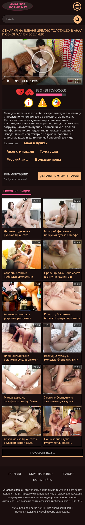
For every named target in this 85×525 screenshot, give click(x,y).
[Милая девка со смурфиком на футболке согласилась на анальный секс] (21, 379)
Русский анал (18, 159)
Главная (14, 473)
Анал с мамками (20, 151)
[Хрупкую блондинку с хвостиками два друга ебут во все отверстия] (62, 379)
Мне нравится (20, 92)
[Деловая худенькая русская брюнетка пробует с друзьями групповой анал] (21, 213)
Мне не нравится (29, 92)
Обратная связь (41, 473)
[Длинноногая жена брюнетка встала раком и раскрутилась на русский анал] (21, 337)
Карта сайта (42, 480)
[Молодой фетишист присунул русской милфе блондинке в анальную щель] (62, 213)
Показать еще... (42, 452)
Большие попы (48, 159)
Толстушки (49, 151)
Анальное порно (13, 490)
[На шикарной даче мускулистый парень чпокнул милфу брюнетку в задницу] (62, 420)
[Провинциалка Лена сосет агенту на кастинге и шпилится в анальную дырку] (62, 254)
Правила (68, 473)
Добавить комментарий (59, 175)
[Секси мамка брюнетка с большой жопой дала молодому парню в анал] (21, 420)
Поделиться (56, 102)
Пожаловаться (42, 102)
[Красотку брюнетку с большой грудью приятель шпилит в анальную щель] (62, 296)
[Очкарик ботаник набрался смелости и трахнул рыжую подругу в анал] (21, 254)
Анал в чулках (36, 143)
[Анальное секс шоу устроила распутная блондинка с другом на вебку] (21, 296)
